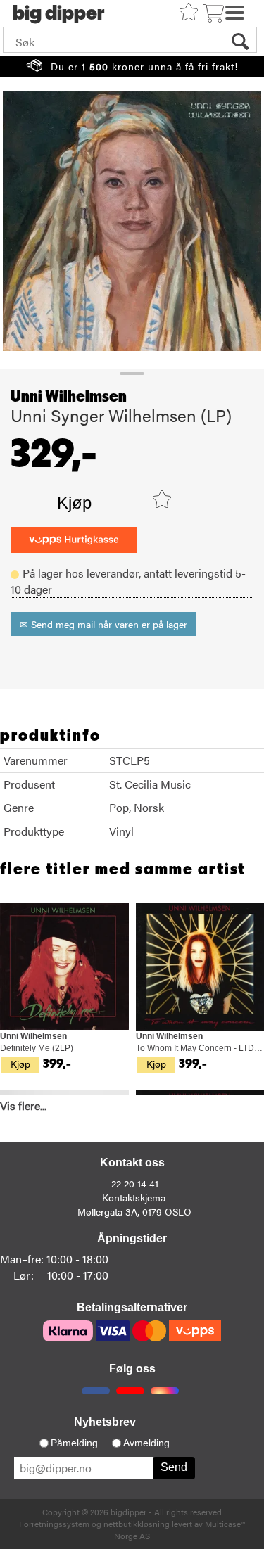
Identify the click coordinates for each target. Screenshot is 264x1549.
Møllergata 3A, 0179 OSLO (134, 1211)
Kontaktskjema (133, 1197)
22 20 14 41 (134, 1183)
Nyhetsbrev (105, 1422)
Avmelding (146, 1442)
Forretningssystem (54, 1523)
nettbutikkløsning (136, 1523)
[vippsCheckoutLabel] (74, 540)
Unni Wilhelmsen (69, 396)
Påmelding (74, 1442)
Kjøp (74, 502)
